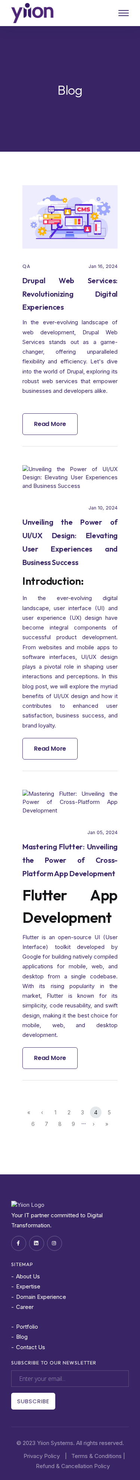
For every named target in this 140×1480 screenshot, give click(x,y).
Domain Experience (41, 1296)
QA (26, 266)
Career (25, 1306)
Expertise (28, 1286)
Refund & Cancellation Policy (73, 1466)
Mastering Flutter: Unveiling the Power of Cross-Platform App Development (70, 860)
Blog (22, 1336)
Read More (50, 424)
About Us (28, 1276)
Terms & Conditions (96, 1456)
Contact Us (30, 1347)
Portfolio (27, 1326)
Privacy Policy (42, 1456)
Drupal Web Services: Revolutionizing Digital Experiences (70, 294)
